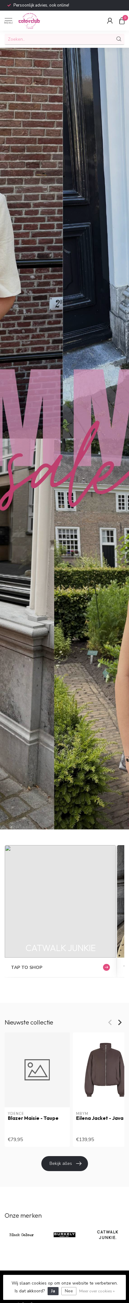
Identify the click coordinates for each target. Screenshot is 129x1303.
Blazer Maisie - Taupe (33, 1118)
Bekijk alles (60, 1163)
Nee (69, 1291)
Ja (53, 1291)
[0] (121, 20)
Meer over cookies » (97, 1291)
